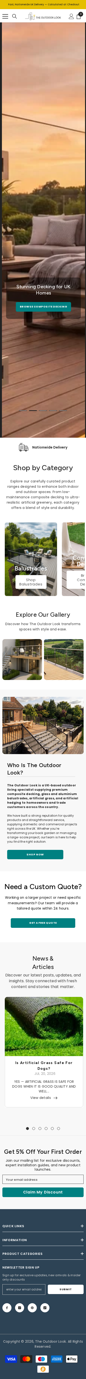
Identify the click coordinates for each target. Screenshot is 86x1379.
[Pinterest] (32, 1307)
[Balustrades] (31, 559)
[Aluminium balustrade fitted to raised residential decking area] (43, 725)
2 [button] (33, 410)
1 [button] (23, 410)
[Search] (14, 16)
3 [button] (43, 410)
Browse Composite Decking (43, 306)
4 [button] (53, 410)
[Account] (71, 16)
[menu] (5, 16)
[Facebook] (6, 1307)
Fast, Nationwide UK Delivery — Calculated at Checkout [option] (43, 4)
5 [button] (63, 410)
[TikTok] (44, 1307)
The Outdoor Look (50, 1341)
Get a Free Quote (43, 923)
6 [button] (58, 1128)
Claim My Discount (43, 1192)
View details (40, 1097)
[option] (43, 298)
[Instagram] (19, 1307)
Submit (65, 1289)
